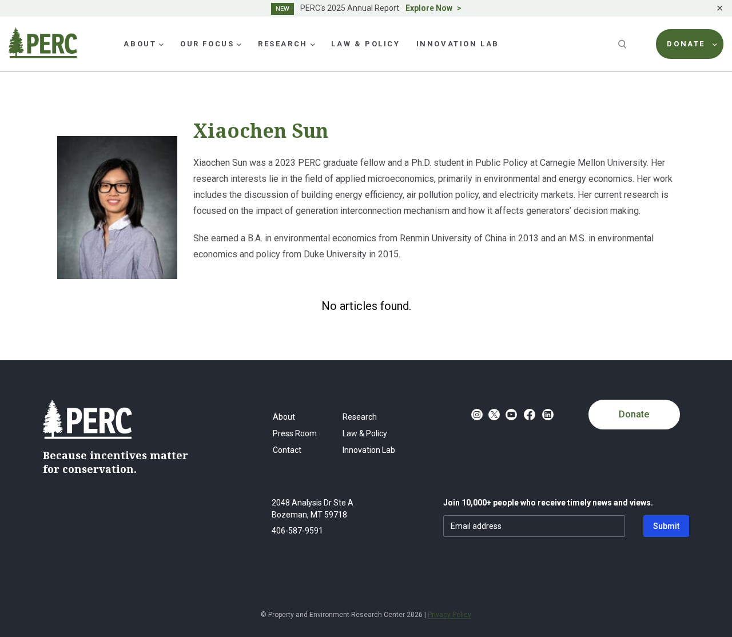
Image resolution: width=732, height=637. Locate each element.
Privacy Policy (449, 615)
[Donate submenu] (715, 44)
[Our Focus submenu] (239, 44)
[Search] (623, 44)
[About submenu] (161, 44)
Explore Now (428, 8)
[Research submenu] (313, 44)
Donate (634, 414)
